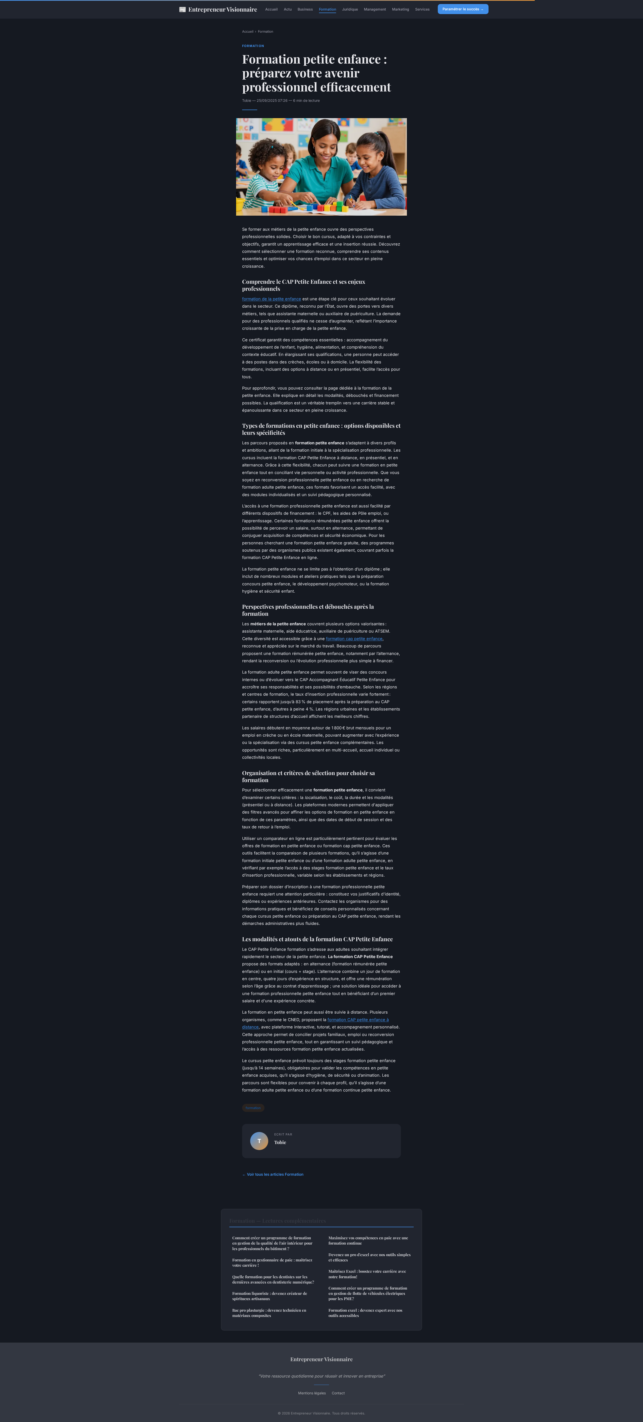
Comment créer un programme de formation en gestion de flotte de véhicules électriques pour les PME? (368, 1293)
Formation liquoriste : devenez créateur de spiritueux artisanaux (269, 1296)
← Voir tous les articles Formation (272, 1174)
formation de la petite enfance (271, 298)
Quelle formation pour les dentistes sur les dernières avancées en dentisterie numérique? (273, 1279)
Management (375, 9)
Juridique (350, 9)
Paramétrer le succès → (463, 9)
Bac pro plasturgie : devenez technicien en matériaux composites (269, 1313)
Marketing (400, 9)
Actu (288, 9)
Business (305, 9)
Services (422, 9)
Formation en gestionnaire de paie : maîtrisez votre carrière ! (272, 1262)
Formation (327, 9)
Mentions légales (312, 1393)
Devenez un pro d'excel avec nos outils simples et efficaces (370, 1257)
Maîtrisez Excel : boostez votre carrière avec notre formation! (367, 1274)
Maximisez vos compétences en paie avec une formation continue (368, 1240)
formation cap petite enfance (354, 638)
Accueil (271, 9)
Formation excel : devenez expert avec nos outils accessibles (365, 1313)
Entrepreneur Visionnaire (218, 9)
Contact (338, 1393)
